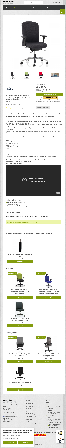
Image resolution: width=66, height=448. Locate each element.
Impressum (29, 410)
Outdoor (49, 8)
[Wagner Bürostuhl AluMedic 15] (20, 373)
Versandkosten (38, 444)
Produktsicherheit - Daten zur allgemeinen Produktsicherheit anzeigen (28, 206)
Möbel (35, 8)
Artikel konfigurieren (48, 94)
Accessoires (42, 8)
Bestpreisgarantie (53, 405)
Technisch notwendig (11, 438)
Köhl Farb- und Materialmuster (16, 202)
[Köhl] (10, 89)
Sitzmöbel (17, 8)
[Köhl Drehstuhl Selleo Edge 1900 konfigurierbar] (20, 344)
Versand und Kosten (32, 415)
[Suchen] (44, 2)
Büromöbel (9, 8)
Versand (48, 89)
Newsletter (29, 419)
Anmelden (56, 2)
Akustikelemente (27, 8)
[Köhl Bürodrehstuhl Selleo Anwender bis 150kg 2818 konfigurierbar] (20, 280)
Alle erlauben (10, 442)
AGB (27, 411)
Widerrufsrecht (30, 418)
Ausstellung (29, 403)
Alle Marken (29, 406)
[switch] (60, 441)
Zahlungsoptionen (31, 416)
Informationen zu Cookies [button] (11, 435)
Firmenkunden (30, 405)
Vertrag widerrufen (31, 424)
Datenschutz (29, 413)
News (27, 421)
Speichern (25, 442)
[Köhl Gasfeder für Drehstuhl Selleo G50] (20, 245)
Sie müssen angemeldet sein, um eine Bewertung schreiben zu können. (28, 216)
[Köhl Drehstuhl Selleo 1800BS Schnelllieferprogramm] (20, 309)
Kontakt (28, 408)
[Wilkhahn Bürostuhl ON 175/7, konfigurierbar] (48, 344)
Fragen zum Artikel (43, 107)
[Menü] (63, 431)
